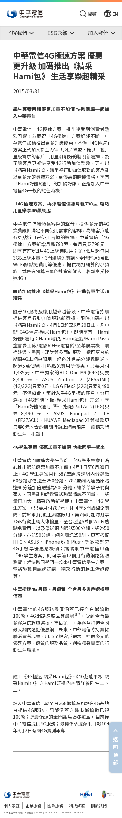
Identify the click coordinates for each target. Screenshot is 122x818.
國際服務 (55, 805)
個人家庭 (12, 805)
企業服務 (33, 805)
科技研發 (77, 805)
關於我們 (99, 805)
